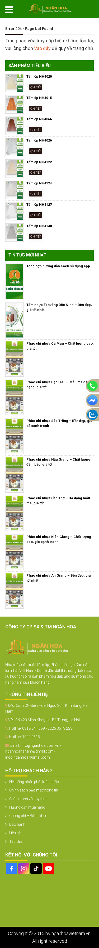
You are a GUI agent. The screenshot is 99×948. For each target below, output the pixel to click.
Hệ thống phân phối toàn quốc (34, 782)
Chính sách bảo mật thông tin (33, 790)
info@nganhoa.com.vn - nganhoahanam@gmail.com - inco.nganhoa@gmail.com (33, 751)
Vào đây (43, 48)
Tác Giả (15, 841)
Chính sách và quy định (28, 799)
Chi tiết (35, 87)
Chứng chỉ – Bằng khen (28, 816)
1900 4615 (31, 737)
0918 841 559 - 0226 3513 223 (47, 728)
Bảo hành (17, 824)
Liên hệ (15, 833)
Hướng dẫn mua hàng (27, 807)
